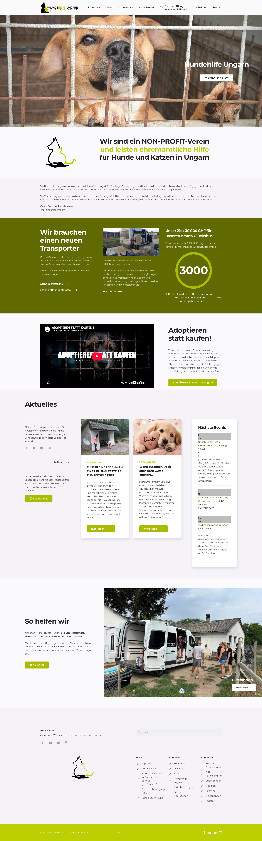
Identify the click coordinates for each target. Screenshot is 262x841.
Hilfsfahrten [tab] (259, 694)
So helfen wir (47, 621)
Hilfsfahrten (110, 291)
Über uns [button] (217, 7)
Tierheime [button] (200, 7)
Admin (118, 832)
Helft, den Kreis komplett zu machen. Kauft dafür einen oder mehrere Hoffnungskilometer (190, 298)
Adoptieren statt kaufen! (189, 334)
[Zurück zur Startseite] (59, 8)
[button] (174, 8)
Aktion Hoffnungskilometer (56, 290)
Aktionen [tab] (255, 694)
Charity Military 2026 (209, 441)
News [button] (109, 7)
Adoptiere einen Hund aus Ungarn (193, 382)
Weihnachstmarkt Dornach (213, 524)
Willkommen (92, 7)
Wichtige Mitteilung (51, 284)
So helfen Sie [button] (146, 7)
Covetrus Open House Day (213, 497)
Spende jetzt (40, 498)
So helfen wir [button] (125, 7)
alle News (58, 462)
